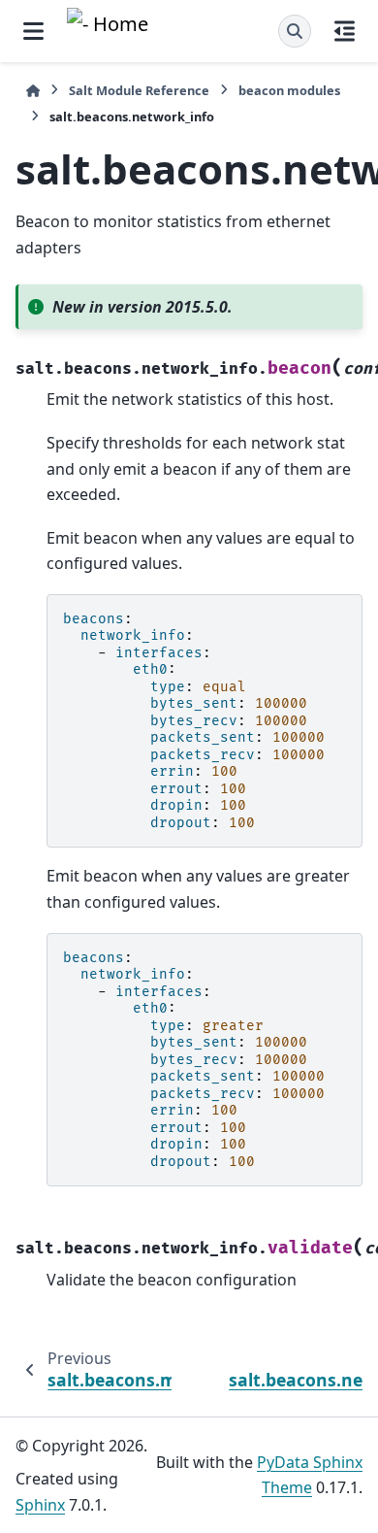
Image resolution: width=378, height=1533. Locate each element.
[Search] (294, 31)
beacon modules (289, 90)
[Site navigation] (33, 31)
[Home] (33, 91)
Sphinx (40, 1505)
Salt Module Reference (139, 90)
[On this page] (344, 31)
